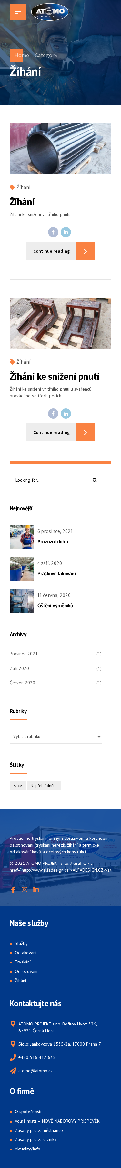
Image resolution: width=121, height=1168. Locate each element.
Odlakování (25, 953)
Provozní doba (52, 541)
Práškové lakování (56, 573)
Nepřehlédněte (44, 785)
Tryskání (23, 962)
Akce (18, 785)
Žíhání (23, 187)
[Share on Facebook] (53, 232)
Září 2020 (19, 668)
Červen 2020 (22, 683)
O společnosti (28, 1111)
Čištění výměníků (55, 605)
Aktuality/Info (27, 1149)
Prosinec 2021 (24, 654)
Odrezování (26, 971)
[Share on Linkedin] (66, 232)
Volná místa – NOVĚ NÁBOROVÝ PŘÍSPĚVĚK (57, 1121)
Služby (21, 943)
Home (22, 55)
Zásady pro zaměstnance (39, 1130)
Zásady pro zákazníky (35, 1139)
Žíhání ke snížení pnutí (54, 376)
